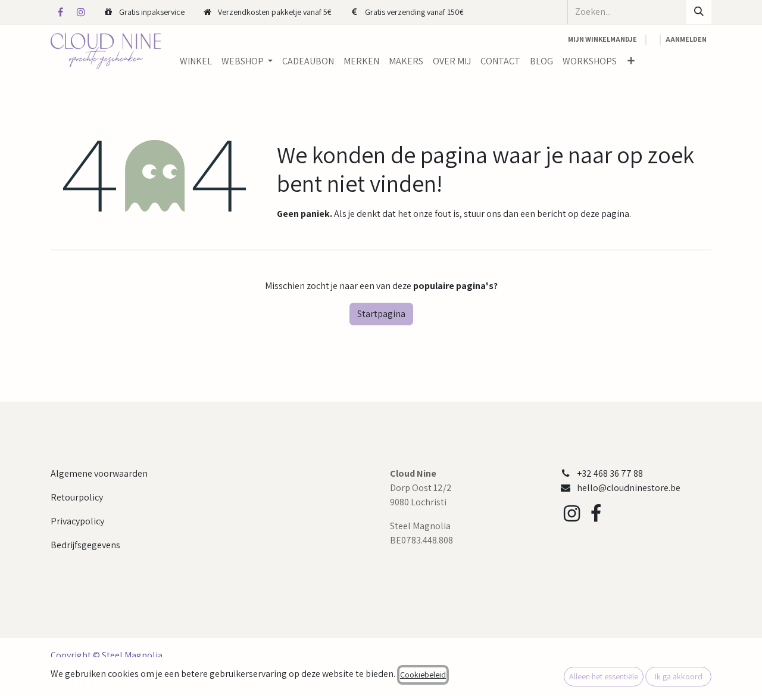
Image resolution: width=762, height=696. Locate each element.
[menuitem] (196, 61)
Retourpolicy (77, 497)
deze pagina (604, 213)
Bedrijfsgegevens (85, 545)
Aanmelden (686, 39)
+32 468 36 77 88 (610, 473)
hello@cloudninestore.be (628, 487)
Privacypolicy (77, 521)
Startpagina (381, 313)
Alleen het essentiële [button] (603, 676)
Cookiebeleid (423, 674)
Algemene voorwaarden (99, 473)
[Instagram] (80, 11)
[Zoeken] (698, 12)
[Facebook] (60, 11)
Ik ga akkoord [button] (678, 676)
